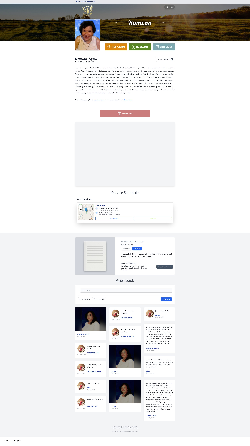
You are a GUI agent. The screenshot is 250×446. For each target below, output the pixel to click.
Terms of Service (130, 428)
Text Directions (114, 218)
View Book (126, 249)
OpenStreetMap (127, 431)
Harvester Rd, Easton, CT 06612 (109, 214)
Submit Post (166, 299)
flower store (128, 100)
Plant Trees (153, 218)
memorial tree (99, 100)
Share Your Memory (164, 267)
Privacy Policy (119, 428)
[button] (86, 210)
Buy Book (137, 249)
